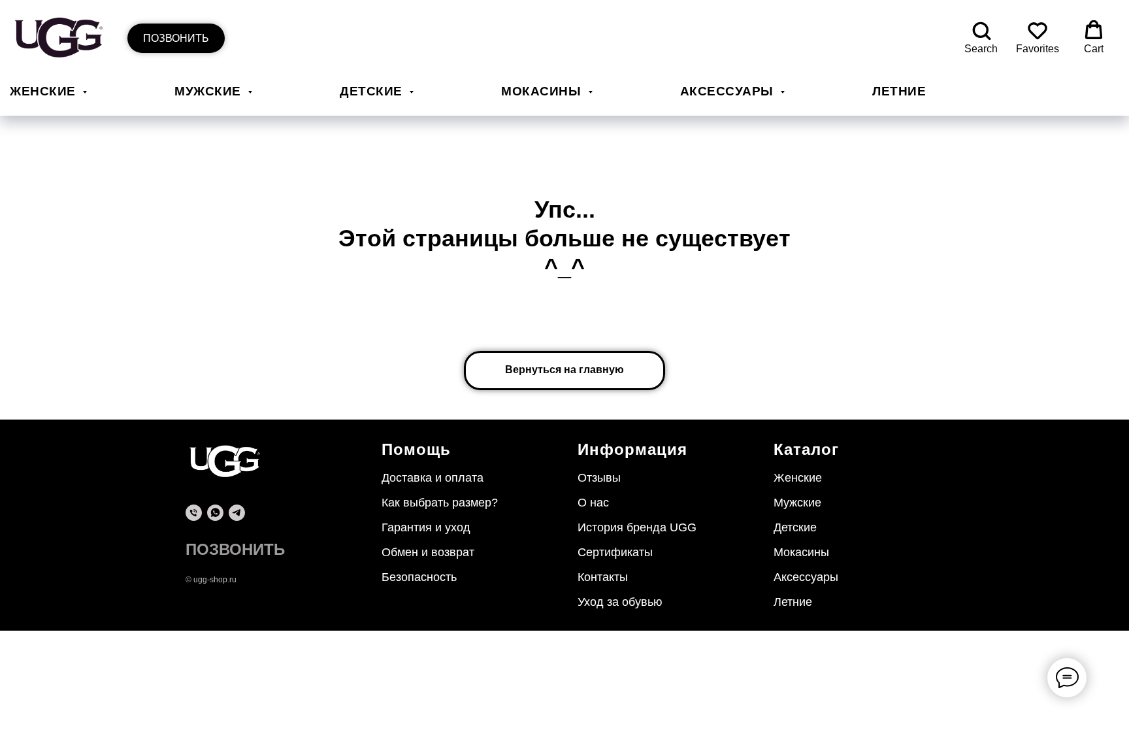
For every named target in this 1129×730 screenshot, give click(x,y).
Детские (373, 91)
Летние (899, 91)
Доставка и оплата (432, 477)
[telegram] (237, 513)
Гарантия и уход (426, 527)
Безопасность (419, 577)
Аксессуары (728, 91)
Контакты (603, 577)
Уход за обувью (620, 601)
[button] (981, 37)
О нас (593, 502)
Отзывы (599, 477)
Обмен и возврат (428, 552)
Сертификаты (615, 552)
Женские (44, 91)
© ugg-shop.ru (211, 579)
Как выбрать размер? (440, 502)
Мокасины (543, 91)
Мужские (209, 91)
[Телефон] (194, 513)
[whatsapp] (215, 513)
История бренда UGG (637, 527)
